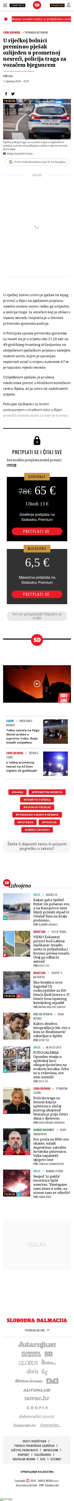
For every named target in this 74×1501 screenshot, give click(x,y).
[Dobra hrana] (29, 1380)
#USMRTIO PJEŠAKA (37, 799)
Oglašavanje (42, 1454)
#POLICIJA (49, 822)
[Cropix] (37, 1407)
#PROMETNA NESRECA (47, 792)
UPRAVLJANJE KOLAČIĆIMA (37, 1472)
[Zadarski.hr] (25, 1425)
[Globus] (28, 1363)
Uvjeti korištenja (34, 1441)
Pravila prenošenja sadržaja (34, 1445)
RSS (42, 1459)
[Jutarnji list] (37, 1345)
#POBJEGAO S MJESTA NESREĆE (37, 814)
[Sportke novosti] (48, 1354)
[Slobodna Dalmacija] (37, 5)
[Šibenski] (50, 1425)
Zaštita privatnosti (24, 1450)
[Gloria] (32, 1371)
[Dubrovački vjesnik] (37, 1416)
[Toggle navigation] (5, 5)
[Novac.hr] (37, 1398)
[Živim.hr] (48, 1363)
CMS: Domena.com (49, 1485)
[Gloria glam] (44, 1371)
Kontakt (23, 1454)
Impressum (50, 1450)
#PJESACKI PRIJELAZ (37, 807)
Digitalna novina (24, 1459)
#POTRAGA (25, 822)
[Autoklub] (37, 1389)
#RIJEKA (17, 792)
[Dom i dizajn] (52, 1380)
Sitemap (55, 1459)
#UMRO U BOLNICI (37, 830)
